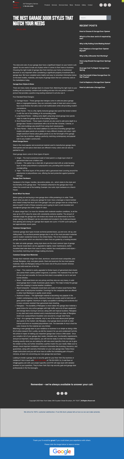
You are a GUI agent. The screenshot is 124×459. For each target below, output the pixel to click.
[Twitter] (105, 5)
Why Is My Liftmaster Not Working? (94, 56)
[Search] (108, 17)
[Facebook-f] (101, 5)
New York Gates (40, 360)
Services (54, 5)
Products (47, 5)
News (71, 5)
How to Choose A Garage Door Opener (95, 31)
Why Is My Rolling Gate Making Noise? (95, 44)
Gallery (84, 5)
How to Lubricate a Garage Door (92, 87)
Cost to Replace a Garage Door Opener (95, 82)
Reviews (77, 5)
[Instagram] (109, 5)
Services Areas (63, 5)
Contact (90, 5)
